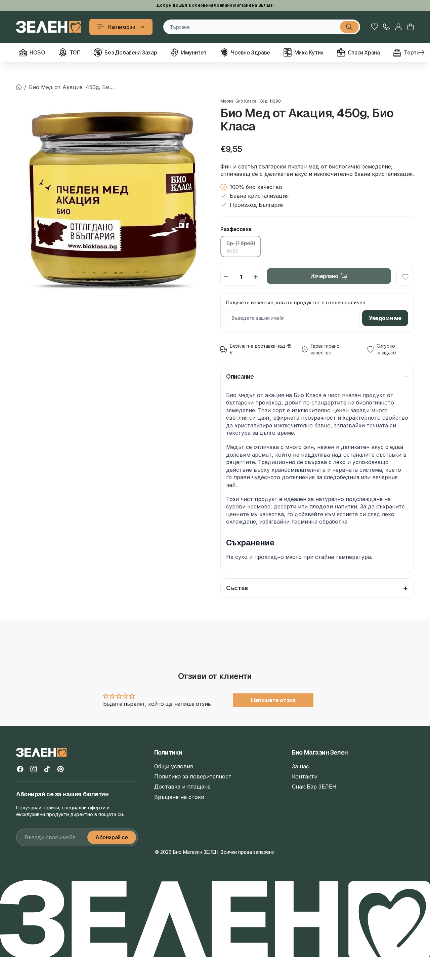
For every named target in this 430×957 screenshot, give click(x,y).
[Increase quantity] (255, 277)
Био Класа (245, 101)
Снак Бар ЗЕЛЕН (314, 786)
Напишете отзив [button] (273, 700)
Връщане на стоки (179, 797)
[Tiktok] (47, 769)
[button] (410, 27)
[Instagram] (34, 769)
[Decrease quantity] (226, 277)
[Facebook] (20, 769)
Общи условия (173, 766)
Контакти (304, 776)
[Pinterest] (60, 769)
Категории (121, 27)
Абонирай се (111, 837)
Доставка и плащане (182, 786)
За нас (300, 766)
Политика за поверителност (192, 776)
